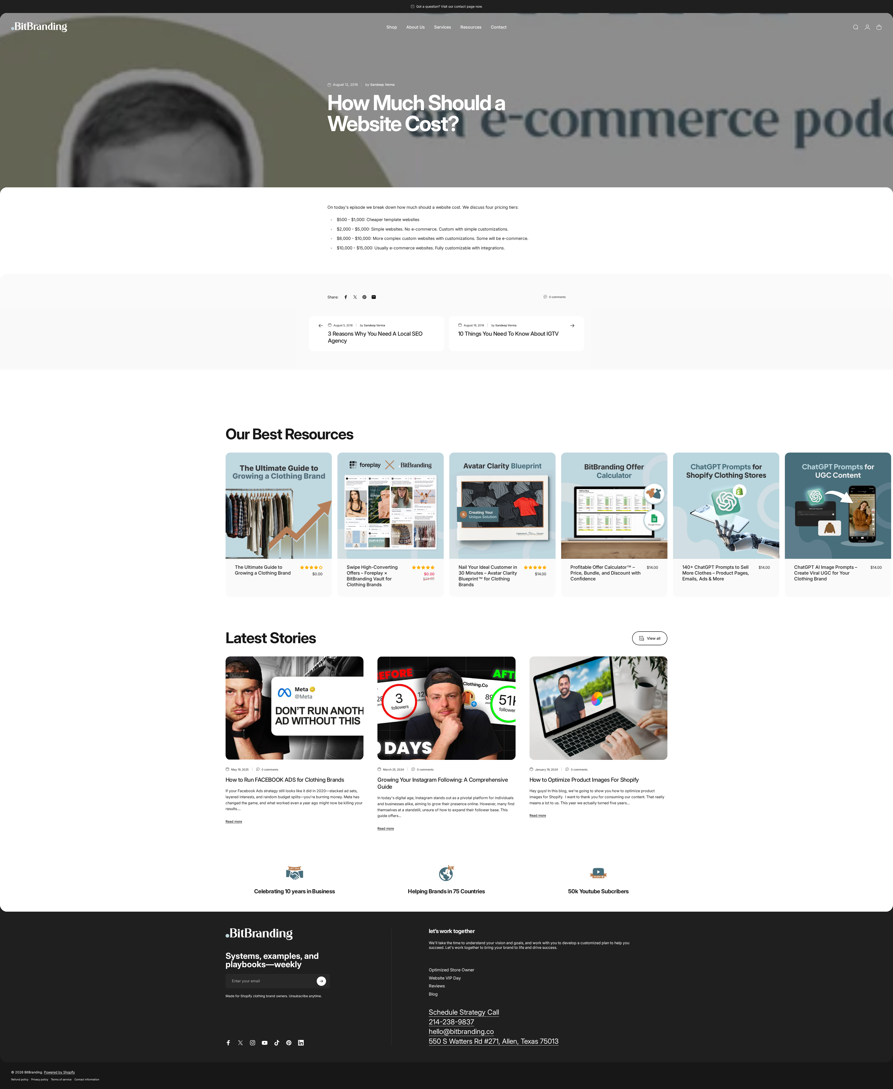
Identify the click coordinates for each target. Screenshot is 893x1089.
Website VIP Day (445, 978)
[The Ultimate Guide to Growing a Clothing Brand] (279, 506)
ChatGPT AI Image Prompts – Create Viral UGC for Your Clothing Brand (825, 573)
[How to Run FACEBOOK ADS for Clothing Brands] (294, 708)
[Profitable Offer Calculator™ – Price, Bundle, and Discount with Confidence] (614, 506)
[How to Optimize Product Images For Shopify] (598, 708)
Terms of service (61, 1079)
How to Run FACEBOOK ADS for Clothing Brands (285, 779)
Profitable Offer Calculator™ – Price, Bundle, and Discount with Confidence (605, 573)
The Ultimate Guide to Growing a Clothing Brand (263, 570)
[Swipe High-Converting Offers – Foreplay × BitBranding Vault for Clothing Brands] (390, 506)
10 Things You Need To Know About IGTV (508, 333)
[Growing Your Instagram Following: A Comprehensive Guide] (446, 708)
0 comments (557, 297)
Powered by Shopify (59, 1072)
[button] (311, 567)
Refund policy (19, 1079)
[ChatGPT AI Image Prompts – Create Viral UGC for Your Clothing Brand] (838, 506)
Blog (433, 994)
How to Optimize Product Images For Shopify (584, 779)
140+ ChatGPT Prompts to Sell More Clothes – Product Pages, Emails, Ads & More (715, 573)
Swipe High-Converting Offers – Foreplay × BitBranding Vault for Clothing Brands (372, 575)
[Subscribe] (321, 981)
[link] (294, 873)
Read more (234, 821)
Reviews (437, 985)
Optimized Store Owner (451, 969)
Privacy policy (39, 1079)
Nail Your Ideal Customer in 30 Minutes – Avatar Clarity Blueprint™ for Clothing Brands (488, 575)
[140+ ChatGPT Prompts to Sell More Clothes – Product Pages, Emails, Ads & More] (726, 506)
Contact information (86, 1079)
